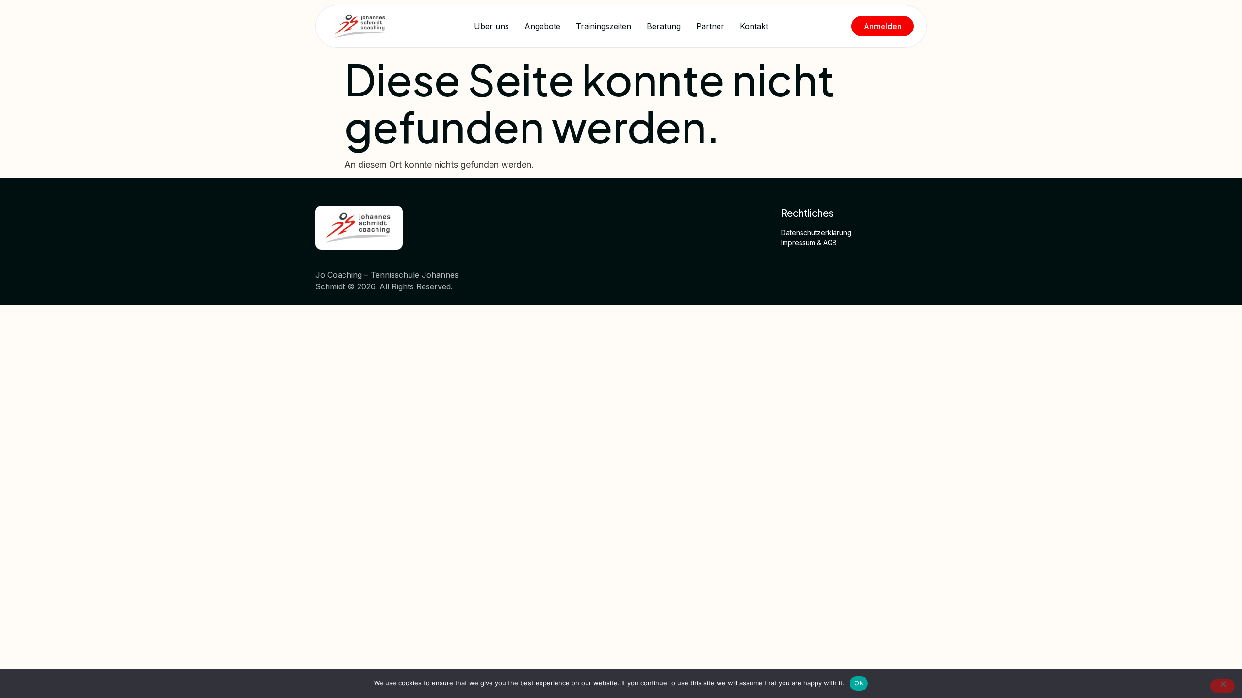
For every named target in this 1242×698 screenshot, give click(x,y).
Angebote (542, 26)
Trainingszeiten (603, 26)
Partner (710, 26)
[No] (1222, 686)
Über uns (491, 26)
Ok (858, 683)
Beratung (664, 26)
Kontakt (754, 26)
